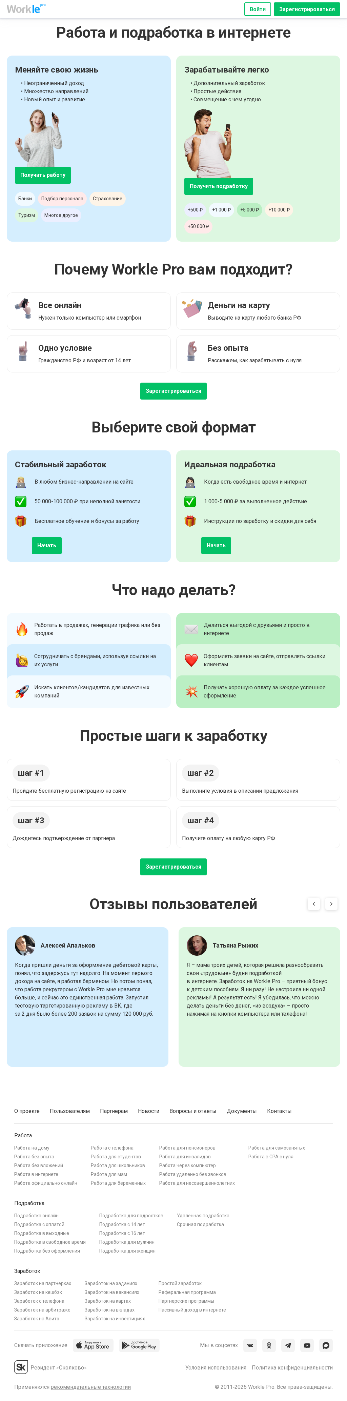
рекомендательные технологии (91, 1387)
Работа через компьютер (187, 1165)
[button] (314, 905)
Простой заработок (180, 1283)
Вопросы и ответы (193, 1111)
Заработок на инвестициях (115, 1318)
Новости (148, 1111)
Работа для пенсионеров (187, 1148)
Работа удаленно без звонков (192, 1174)
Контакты (279, 1111)
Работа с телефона (112, 1148)
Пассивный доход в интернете (192, 1310)
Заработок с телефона (39, 1301)
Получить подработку (219, 186)
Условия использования (215, 1367)
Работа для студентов (116, 1156)
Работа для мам (109, 1174)
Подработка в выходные (41, 1233)
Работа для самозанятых (276, 1148)
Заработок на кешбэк (38, 1292)
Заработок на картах (108, 1301)
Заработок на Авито (36, 1318)
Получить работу (42, 175)
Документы (242, 1111)
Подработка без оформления (47, 1251)
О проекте (27, 1111)
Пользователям (70, 1111)
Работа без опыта (34, 1156)
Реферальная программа (187, 1292)
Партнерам (114, 1111)
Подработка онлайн (36, 1215)
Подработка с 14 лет (122, 1224)
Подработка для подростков (131, 1215)
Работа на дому (31, 1148)
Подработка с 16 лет (122, 1233)
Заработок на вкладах (110, 1310)
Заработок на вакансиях (112, 1292)
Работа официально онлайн (45, 1183)
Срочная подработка (200, 1224)
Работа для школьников (118, 1165)
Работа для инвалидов (185, 1156)
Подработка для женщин (127, 1251)
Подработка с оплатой (39, 1224)
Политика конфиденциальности (292, 1367)
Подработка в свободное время (50, 1242)
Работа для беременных (118, 1183)
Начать (46, 545)
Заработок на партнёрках (42, 1283)
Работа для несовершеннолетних (197, 1183)
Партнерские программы (186, 1301)
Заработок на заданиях (111, 1283)
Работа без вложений (38, 1165)
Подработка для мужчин (127, 1242)
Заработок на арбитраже (42, 1310)
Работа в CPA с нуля (270, 1156)
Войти (258, 9)
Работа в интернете (36, 1174)
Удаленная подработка (203, 1215)
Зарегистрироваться (307, 9)
